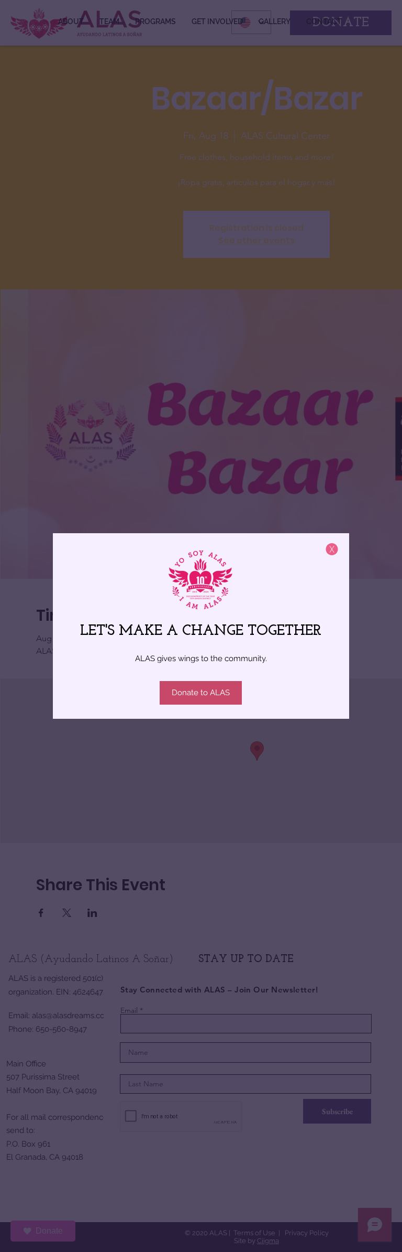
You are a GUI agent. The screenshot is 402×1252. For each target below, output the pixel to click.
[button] (332, 549)
